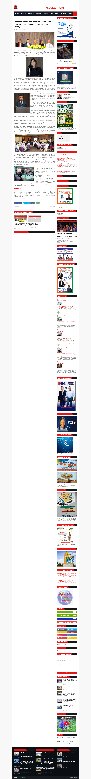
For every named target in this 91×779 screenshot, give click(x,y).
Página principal (60, 737)
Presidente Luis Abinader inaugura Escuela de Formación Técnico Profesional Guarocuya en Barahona (69, 707)
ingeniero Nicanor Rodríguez (30, 200)
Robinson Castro (18, 29)
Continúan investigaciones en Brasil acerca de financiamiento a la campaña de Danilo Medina (70, 760)
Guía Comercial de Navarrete (60, 742)
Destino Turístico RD (61, 315)
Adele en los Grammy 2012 (66, 612)
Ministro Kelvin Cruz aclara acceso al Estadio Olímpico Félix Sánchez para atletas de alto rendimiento (48, 754)
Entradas (61, 213)
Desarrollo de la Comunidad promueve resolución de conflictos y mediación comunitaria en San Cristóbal (26, 770)
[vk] (72, 635)
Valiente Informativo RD (62, 347)
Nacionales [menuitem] (38, 13)
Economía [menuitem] (45, 13)
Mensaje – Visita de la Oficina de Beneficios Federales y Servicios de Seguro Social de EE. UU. (67, 162)
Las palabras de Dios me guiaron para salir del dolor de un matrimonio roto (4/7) (66, 581)
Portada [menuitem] (17, 13)
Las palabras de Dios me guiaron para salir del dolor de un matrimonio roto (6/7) (66, 576)
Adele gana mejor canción (66, 615)
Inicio (15, 17)
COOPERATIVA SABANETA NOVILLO (23, 199)
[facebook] (71, 1)
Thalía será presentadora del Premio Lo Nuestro (67, 369)
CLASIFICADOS (70, 744)
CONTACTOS (59, 744)
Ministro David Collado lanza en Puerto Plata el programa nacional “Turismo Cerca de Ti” (66, 337)
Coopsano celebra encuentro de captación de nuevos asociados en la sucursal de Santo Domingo (20, 225)
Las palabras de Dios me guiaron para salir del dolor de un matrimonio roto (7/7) (66, 574)
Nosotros (15, 1)
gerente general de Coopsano (19, 200)
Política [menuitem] (51, 13)
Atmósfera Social (60, 363)
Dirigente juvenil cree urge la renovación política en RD (69, 687)
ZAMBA (68, 743)
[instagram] (73, 1)
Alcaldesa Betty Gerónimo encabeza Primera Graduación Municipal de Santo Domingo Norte (67, 234)
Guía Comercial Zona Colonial (71, 739)
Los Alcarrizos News (71, 737)
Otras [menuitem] (69, 13)
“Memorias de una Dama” (66, 618)
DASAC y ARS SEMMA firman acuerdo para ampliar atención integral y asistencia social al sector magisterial (66, 355)
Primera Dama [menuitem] (31, 13)
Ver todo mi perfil (66, 98)
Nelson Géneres (19, 17)
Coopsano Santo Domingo (34, 199)
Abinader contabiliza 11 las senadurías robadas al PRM (68, 765)
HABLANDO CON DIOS (71, 741)
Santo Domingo (61, 136)
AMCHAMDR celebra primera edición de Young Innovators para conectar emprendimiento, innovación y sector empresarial (66, 170)
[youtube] (62, 638)
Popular (58, 650)
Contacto (20, 1)
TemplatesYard (23, 777)
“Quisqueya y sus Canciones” (66, 622)
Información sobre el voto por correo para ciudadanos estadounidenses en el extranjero (66, 155)
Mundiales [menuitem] (63, 13)
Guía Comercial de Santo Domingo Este (62, 739)
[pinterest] (75, 1)
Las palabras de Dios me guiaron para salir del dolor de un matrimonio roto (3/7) (66, 583)
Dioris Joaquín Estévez (43, 199)
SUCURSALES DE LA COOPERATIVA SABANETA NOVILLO (33, 224)
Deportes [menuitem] (57, 13)
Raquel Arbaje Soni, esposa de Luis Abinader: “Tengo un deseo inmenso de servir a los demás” (69, 754)
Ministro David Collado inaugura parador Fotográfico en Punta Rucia (65, 307)
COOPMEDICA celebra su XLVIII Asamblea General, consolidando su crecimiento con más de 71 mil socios (70, 681)
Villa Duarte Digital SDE (62, 300)
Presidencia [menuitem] (23, 13)
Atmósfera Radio (60, 331)
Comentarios (62, 214)
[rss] (62, 632)
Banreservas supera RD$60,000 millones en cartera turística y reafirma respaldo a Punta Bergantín (69, 693)
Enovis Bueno (50, 199)
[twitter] (72, 629)
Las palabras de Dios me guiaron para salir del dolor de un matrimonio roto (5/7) (66, 578)
